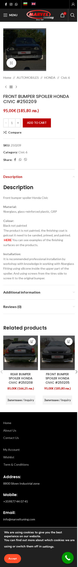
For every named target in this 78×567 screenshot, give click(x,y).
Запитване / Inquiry (20, 400)
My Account (11, 449)
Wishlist (8, 457)
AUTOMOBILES (28, 77)
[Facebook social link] (5, 4)
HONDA (49, 77)
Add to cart (37, 122)
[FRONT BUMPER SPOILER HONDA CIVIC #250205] (57, 353)
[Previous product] (5, 87)
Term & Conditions (16, 464)
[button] (7, 49)
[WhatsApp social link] (16, 4)
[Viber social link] (25, 160)
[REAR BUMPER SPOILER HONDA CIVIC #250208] (20, 353)
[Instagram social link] (11, 4)
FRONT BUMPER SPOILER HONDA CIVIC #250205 (58, 378)
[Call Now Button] (68, 558)
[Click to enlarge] (11, 63)
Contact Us (11, 438)
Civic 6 (65, 77)
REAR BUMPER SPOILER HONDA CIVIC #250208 (21, 378)
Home (7, 77)
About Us (9, 430)
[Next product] (16, 87)
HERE (7, 240)
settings (48, 547)
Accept (12, 558)
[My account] (73, 4)
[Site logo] (39, 15)
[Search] (72, 15)
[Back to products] (11, 87)
